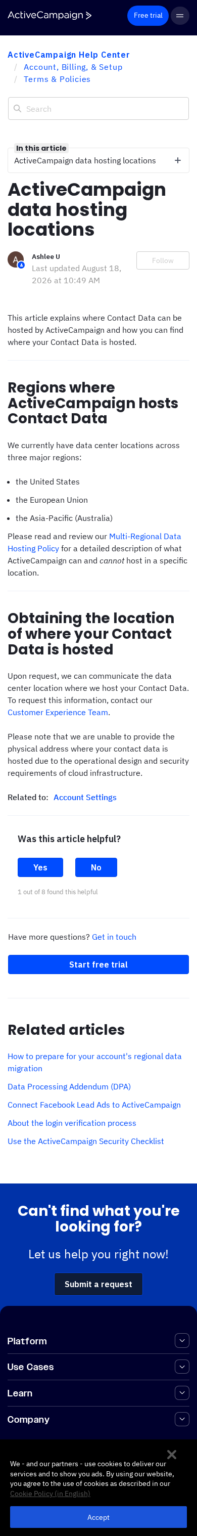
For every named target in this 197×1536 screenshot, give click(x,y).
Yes (40, 867)
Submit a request (98, 1284)
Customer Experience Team (58, 712)
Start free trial (98, 964)
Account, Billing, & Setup (73, 67)
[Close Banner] (172, 1454)
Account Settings (85, 797)
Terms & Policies (57, 79)
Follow (163, 260)
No (96, 867)
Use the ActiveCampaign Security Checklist (86, 1141)
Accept (98, 1517)
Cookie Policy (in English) (50, 1493)
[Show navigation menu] (180, 16)
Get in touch (114, 937)
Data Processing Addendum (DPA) (69, 1086)
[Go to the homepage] (49, 15)
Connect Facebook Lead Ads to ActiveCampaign (94, 1105)
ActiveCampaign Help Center (69, 55)
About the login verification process (72, 1123)
